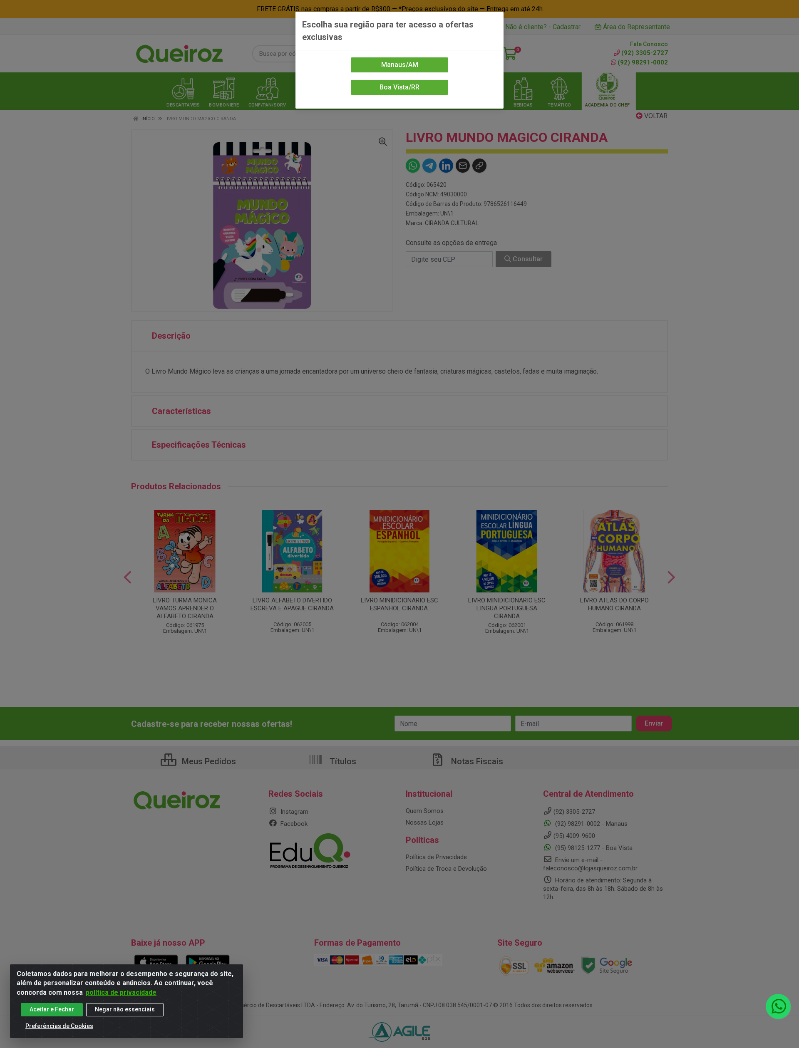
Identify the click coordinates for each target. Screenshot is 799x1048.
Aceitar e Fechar (52, 1009)
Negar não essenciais (125, 1009)
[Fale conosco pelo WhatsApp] (778, 1006)
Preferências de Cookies (59, 1026)
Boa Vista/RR (399, 87)
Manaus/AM (399, 65)
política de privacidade (121, 992)
